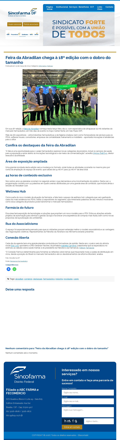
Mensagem (66, 406)
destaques (37, 279)
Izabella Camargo (69, 245)
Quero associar (14, 24)
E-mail (64, 397)
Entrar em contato (72, 427)
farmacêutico (49, 279)
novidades (68, 279)
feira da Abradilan (31, 129)
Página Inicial (49, 8)
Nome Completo (69, 388)
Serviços (73, 7)
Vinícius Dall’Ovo (100, 153)
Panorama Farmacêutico (18, 261)
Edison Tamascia (86, 248)
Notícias (50, 66)
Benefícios (84, 7)
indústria (59, 279)
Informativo (43, 66)
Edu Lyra (15, 245)
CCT (92, 7)
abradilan (19, 279)
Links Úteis (99, 8)
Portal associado (31, 24)
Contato (109, 7)
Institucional (62, 7)
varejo (76, 279)
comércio (28, 279)
